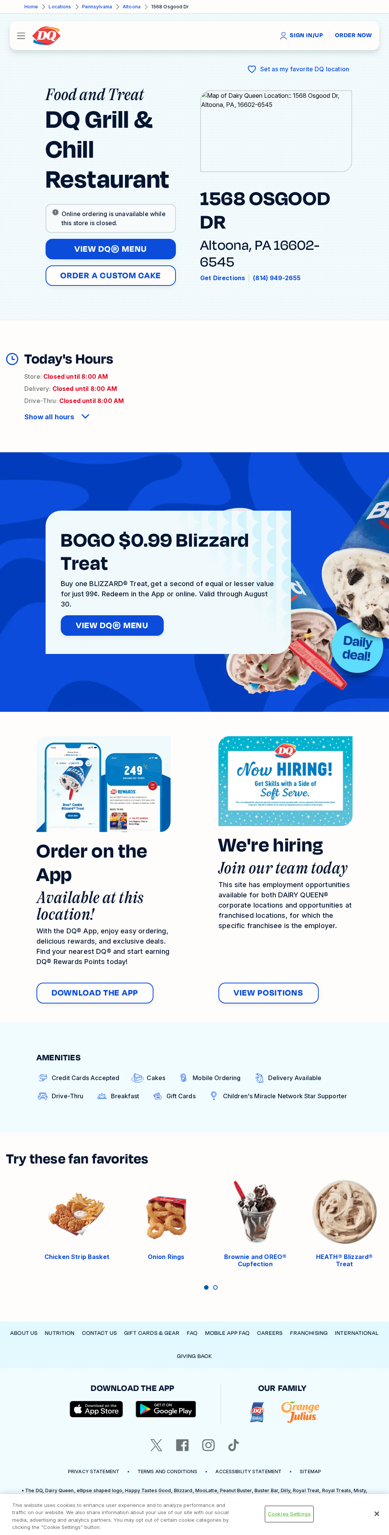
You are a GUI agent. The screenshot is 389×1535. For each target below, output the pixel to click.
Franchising (309, 1333)
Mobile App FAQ (227, 1333)
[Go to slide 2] (215, 1287)
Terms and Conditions (167, 1471)
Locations (60, 6)
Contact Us (99, 1333)
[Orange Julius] (300, 1412)
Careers (270, 1333)
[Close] (376, 1513)
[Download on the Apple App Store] (96, 1409)
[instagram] (208, 1445)
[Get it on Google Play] (166, 1409)
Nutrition (59, 1333)
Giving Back (194, 1356)
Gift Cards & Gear (152, 1333)
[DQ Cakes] (257, 1412)
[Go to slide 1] (206, 1287)
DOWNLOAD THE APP (95, 993)
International (357, 1333)
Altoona (132, 6)
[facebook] (182, 1445)
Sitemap (310, 1471)
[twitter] (156, 1445)
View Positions (269, 993)
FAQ (192, 1333)
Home (31, 6)
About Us (24, 1333)
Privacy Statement (93, 1471)
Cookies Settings (289, 1514)
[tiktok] (233, 1445)
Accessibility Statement (248, 1471)
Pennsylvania (97, 6)
